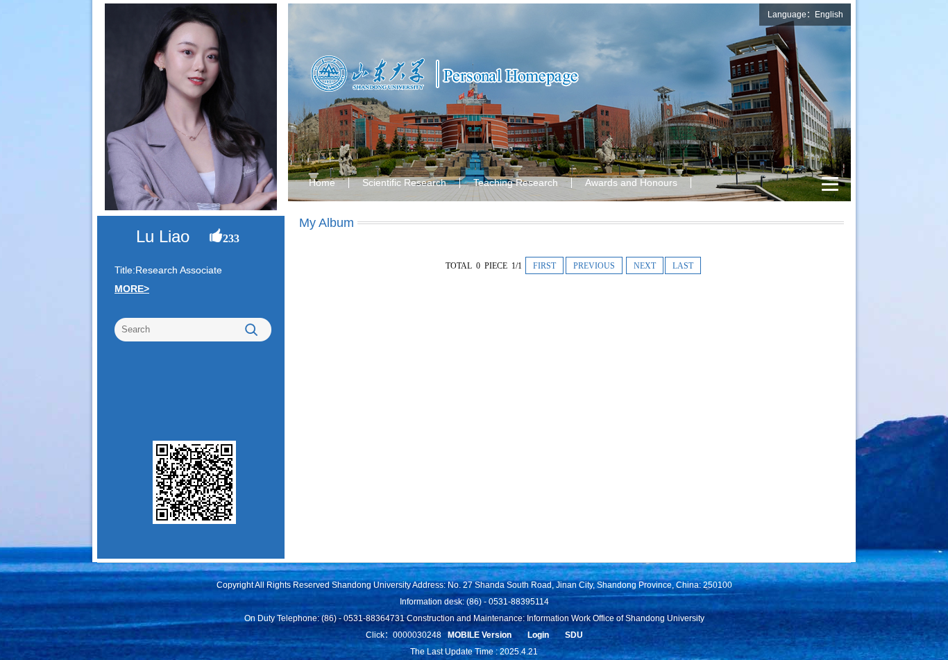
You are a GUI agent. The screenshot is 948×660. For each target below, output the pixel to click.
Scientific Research (404, 182)
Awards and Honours (631, 182)
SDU (574, 635)
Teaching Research (515, 182)
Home (322, 182)
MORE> (132, 288)
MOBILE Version (479, 635)
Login (538, 635)
